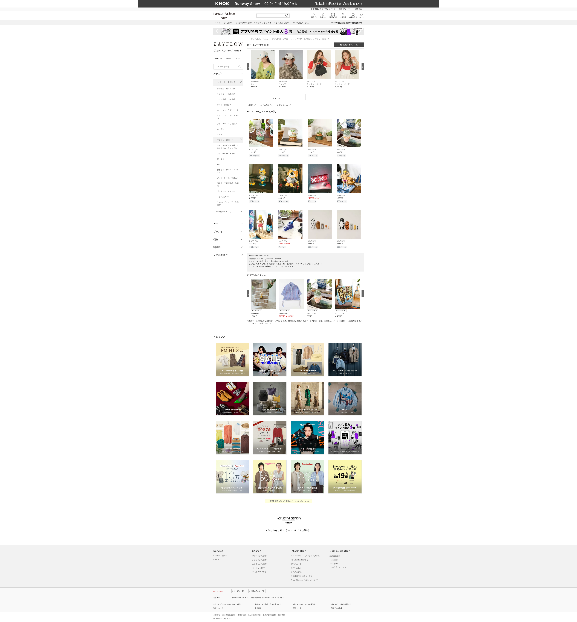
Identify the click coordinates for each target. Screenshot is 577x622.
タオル (219, 134)
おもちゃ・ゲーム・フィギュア (228, 171)
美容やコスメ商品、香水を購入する (268, 604)
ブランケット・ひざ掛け (227, 123)
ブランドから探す (259, 556)
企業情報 (216, 615)
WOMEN (218, 58)
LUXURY (217, 559)
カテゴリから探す (259, 564)
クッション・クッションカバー (228, 116)
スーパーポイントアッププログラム (305, 556)
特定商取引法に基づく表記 (301, 576)
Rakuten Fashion (262, 39)
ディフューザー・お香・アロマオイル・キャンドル (228, 146)
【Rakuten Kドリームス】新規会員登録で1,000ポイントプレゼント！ (257, 597)
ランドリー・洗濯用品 (226, 94)
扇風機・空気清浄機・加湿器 (228, 184)
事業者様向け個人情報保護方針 (249, 615)
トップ (250, 39)
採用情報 (281, 615)
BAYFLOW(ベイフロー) (281, 39)
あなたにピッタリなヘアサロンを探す (227, 604)
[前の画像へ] (248, 66)
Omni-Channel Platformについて (304, 580)
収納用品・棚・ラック (226, 88)
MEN (228, 58)
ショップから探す (259, 560)
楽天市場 (358, 9)
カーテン (220, 129)
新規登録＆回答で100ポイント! (323, 9)
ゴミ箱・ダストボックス (227, 191)
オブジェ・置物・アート (227, 140)
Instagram (334, 563)
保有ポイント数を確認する (341, 604)
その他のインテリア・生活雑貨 (228, 203)
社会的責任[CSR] (269, 615)
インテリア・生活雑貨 (225, 82)
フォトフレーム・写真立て (228, 178)
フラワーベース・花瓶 (226, 153)
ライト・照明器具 (224, 105)
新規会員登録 (335, 556)
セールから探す (258, 568)
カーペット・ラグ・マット (228, 110)
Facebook (334, 560)
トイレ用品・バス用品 (226, 99)
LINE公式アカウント (338, 567)
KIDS (238, 58)
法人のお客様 (296, 572)
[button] (263, 71)
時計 (219, 164)
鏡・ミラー (221, 159)
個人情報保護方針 (228, 615)
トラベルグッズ (223, 197)
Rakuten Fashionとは (299, 560)
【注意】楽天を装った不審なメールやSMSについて (289, 501)
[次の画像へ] (363, 66)
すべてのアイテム (259, 572)
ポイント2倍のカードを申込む (304, 604)
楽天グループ (344, 9)
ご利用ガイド (296, 564)
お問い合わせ (296, 568)
